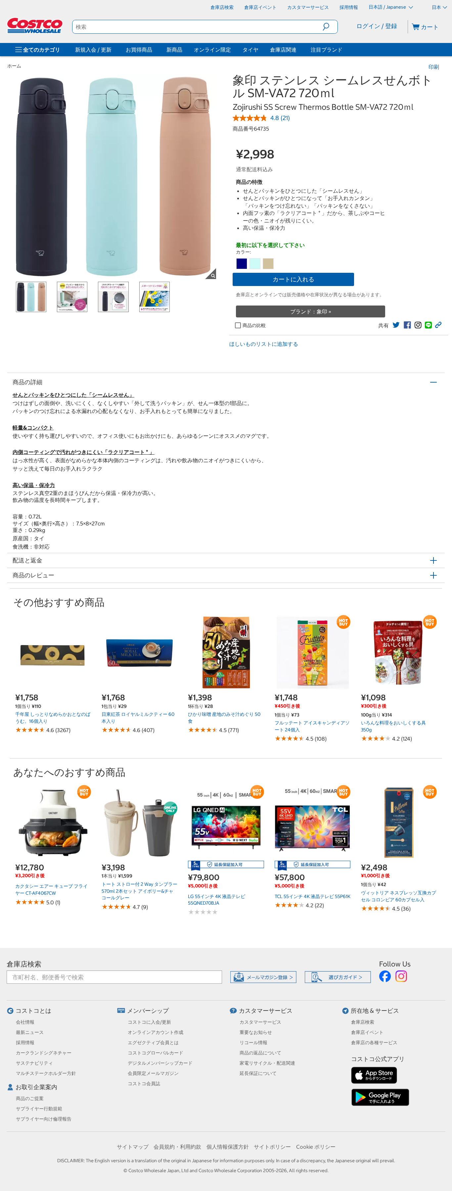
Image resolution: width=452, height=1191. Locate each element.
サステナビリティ (34, 1063)
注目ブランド (326, 49)
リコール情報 (253, 1043)
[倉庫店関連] (297, 49)
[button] (330, 26)
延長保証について (258, 1073)
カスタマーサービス (266, 1010)
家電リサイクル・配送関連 (267, 1063)
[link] (396, 325)
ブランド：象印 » (310, 311)
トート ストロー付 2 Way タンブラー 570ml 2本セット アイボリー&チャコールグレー (139, 891)
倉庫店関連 (283, 49)
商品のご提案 (30, 1098)
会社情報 (25, 1022)
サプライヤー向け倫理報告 (43, 1119)
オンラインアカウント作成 (155, 1032)
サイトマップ (133, 1146)
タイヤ (250, 49)
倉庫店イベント (367, 1032)
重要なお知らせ (256, 1032)
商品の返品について (260, 1053)
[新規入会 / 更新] (113, 49)
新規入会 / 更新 (93, 49)
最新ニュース (30, 1032)
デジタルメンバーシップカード (160, 1063)
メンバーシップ (148, 1010)
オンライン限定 (212, 49)
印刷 (434, 66)
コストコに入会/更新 (149, 1022)
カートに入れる (293, 279)
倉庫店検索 (24, 964)
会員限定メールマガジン (153, 1073)
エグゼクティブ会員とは (153, 1043)
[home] (35, 25)
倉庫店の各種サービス (374, 1043)
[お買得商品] (153, 49)
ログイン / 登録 (376, 26)
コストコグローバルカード (155, 1053)
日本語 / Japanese (388, 7)
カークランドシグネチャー (43, 1053)
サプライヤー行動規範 (39, 1109)
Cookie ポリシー (316, 1146)
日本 (436, 7)
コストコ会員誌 (144, 1084)
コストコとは (33, 1010)
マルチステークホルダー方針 (46, 1073)
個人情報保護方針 (227, 1146)
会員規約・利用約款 (177, 1146)
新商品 (174, 49)
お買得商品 (139, 49)
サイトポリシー (272, 1146)
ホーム (14, 66)
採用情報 (25, 1043)
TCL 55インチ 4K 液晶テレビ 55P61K (312, 896)
